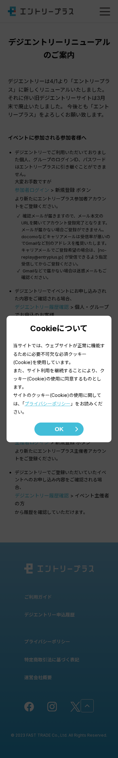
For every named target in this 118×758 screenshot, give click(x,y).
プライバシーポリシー (47, 403)
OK (59, 429)
